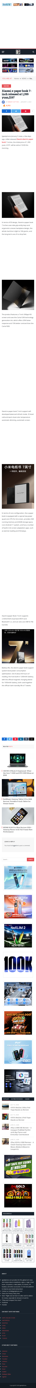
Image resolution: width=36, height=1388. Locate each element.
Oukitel (4, 1372)
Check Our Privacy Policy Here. (11, 1293)
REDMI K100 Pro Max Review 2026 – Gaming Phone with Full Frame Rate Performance (17, 829)
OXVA (3, 1325)
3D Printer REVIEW (17, 1099)
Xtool (3, 1369)
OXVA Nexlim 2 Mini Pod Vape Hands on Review (20, 1108)
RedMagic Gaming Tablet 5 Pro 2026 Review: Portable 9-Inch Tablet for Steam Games (17, 801)
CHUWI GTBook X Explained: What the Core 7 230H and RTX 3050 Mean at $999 (18, 773)
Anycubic (4, 1366)
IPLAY (4, 1336)
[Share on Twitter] (16, 111)
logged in (15, 845)
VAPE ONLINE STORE (8, 1318)
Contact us (5, 1291)
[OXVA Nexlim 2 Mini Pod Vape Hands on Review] (5, 1107)
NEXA (3, 1328)
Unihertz (4, 1361)
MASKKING (5, 1330)
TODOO (4, 1338)
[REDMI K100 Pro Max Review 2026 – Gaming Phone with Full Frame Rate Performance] (18, 816)
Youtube (4, 1305)
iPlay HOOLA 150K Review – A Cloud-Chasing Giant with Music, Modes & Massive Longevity (22, 1145)
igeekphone (23, 1385)
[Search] (33, 52)
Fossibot (4, 1359)
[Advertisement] (18, 27)
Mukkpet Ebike (6, 1374)
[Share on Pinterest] (25, 111)
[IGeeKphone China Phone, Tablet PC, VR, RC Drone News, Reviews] (18, 52)
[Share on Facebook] (6, 111)
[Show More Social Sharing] (32, 111)
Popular (6, 1099)
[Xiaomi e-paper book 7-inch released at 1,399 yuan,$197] (18, 123)
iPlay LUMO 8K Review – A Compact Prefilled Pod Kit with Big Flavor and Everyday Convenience (21, 1131)
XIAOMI (27, 1099)
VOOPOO (5, 1323)
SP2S (3, 1333)
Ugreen (4, 1377)
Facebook (5, 1302)
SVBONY (4, 1351)
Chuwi (4, 1354)
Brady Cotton (13, 102)
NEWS (6, 86)
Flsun (3, 1364)
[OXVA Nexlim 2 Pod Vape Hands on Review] (5, 1117)
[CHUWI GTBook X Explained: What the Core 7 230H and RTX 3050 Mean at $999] (18, 759)
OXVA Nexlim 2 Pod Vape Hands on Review (20, 1118)
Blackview (5, 1356)
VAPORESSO (6, 1320)
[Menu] (3, 52)
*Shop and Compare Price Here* (11, 1300)
